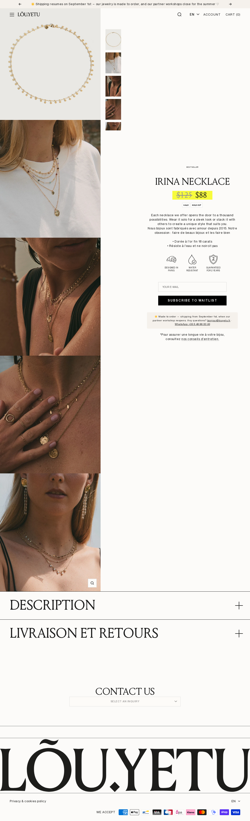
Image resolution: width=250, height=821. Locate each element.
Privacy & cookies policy (28, 801)
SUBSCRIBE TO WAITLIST (192, 300)
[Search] (179, 14)
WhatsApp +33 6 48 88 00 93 (192, 324)
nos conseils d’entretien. (200, 339)
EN (233, 801)
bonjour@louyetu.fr (218, 320)
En (192, 14)
